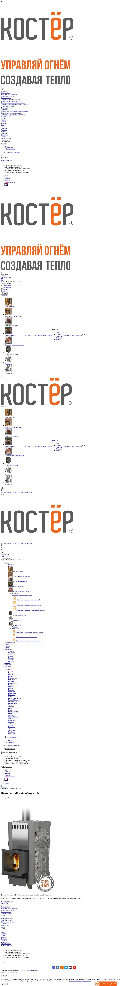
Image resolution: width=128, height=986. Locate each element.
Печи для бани (5, 907)
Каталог (10, 566)
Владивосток (12, 678)
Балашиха (11, 674)
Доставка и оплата (7, 918)
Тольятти (11, 722)
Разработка (3, 972)
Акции (3, 927)
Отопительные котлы (7, 910)
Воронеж (11, 681)
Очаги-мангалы (6, 912)
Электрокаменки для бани (9, 908)
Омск (10, 705)
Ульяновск (11, 727)
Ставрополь (12, 720)
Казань (10, 688)
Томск (10, 723)
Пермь (10, 710)
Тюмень (10, 725)
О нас (2, 932)
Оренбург (11, 706)
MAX (6, 175)
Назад (12, 564)
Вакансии (4, 939)
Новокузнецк (12, 701)
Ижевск (10, 685)
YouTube (7, 180)
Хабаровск (11, 730)
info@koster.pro (7, 160)
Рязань (10, 713)
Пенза (10, 708)
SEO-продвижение (12, 972)
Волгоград (11, 679)
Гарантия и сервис (7, 920)
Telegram (7, 178)
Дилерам (3, 937)
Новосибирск (12, 703)
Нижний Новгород (14, 700)
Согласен (4, 984)
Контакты (4, 940)
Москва (10, 696)
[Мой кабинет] (1, 490)
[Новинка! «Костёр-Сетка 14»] (27, 892)
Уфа (9, 728)
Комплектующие (6, 913)
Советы (3, 923)
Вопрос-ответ (5, 925)
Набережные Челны (14, 698)
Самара (10, 715)
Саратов (10, 718)
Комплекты (15, 628)
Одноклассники (9, 182)
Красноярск (12, 693)
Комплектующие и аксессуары (22, 595)
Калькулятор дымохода (8, 922)
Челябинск (11, 732)
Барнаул (10, 676)
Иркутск (11, 686)
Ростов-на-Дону (13, 711)
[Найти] (2, 89)
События (3, 934)
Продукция (4, 903)
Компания (11, 653)
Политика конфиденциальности (30, 970)
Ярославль (11, 733)
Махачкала (11, 695)
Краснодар (11, 691)
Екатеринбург (12, 683)
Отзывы (3, 935)
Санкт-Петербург (13, 717)
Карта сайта (4, 942)
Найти (3, 976)
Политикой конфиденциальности (80, 981)
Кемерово (11, 690)
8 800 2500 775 (6, 138)
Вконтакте (7, 177)
